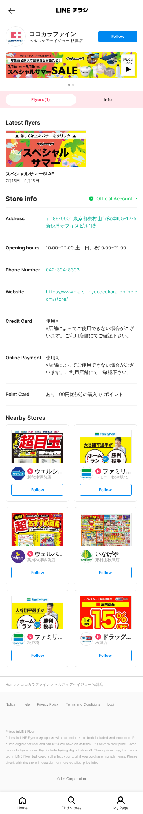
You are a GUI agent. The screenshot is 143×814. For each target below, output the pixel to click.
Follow (117, 37)
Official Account (114, 198)
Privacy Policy (48, 704)
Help (26, 704)
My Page (120, 808)
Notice (10, 704)
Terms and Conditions (83, 704)
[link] (16, 36)
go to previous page (12, 10)
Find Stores (71, 808)
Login (111, 704)
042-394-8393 (63, 270)
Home (22, 808)
